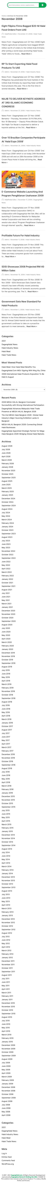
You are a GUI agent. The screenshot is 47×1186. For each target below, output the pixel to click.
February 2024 (8, 523)
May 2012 (6, 943)
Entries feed (7, 1157)
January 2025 (7, 495)
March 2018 (6, 719)
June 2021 (6, 597)
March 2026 (7, 460)
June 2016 (6, 775)
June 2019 (6, 674)
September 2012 (8, 929)
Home (4, 16)
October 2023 (7, 530)
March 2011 (6, 992)
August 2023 (7, 537)
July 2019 (6, 670)
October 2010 (7, 1010)
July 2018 (6, 705)
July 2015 (6, 810)
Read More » (26, 54)
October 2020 (7, 618)
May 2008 (6, 1112)
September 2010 (8, 1013)
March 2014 (6, 866)
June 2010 (6, 1024)
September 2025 (9, 477)
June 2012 (6, 940)
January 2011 (7, 999)
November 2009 (8, 1049)
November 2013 (8, 880)
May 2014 (6, 859)
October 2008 (7, 1094)
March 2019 (6, 684)
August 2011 (7, 975)
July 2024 (6, 512)
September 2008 (9, 1098)
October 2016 (7, 761)
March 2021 (6, 603)
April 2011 (6, 989)
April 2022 (6, 568)
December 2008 (8, 1087)
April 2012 (6, 947)
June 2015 (6, 814)
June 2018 (6, 709)
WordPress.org (8, 1164)
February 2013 (7, 912)
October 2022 (7, 554)
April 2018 (6, 716)
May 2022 (6, 565)
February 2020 (8, 646)
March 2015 (6, 824)
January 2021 (7, 607)
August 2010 (7, 1017)
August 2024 (7, 509)
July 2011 (5, 978)
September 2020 (9, 621)
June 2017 (6, 737)
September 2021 (8, 586)
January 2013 (7, 915)
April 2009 (6, 1073)
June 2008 (6, 1108)
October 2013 (7, 884)
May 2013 (6, 901)
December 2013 (8, 877)
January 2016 (7, 793)
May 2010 (6, 1027)
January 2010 (7, 1042)
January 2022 (7, 579)
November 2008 (8, 1091)
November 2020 (8, 614)
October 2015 (7, 803)
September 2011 (8, 971)
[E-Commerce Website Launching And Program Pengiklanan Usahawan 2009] (23, 180)
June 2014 (6, 856)
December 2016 (8, 754)
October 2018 (7, 695)
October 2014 (7, 842)
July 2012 (6, 936)
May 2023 (6, 547)
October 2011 (7, 968)
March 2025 (7, 488)
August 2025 (7, 481)
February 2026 (8, 463)
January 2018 (7, 723)
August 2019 (7, 667)
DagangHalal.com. (17, 1175)
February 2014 (7, 870)
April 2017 (6, 744)
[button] (3, 5)
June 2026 (6, 453)
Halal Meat (6, 351)
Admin (7, 72)
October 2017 (7, 726)
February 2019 (7, 688)
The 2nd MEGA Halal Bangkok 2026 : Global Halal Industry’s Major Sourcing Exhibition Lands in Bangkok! (22, 418)
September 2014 (8, 845)
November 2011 (8, 964)
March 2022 (7, 572)
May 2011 (5, 985)
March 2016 (6, 786)
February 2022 (8, 576)
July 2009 (6, 1062)
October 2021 (7, 583)
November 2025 (8, 470)
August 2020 (7, 625)
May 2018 (6, 712)
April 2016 (6, 782)
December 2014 (8, 835)
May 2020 (6, 635)
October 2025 (7, 474)
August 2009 (7, 1059)
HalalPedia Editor (11, 34)
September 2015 (8, 807)
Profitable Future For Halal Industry (21, 235)
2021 (4, 341)
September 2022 (9, 558)
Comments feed (8, 1160)
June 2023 (6, 544)
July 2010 (6, 1020)
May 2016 (6, 779)
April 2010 (6, 1031)
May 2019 (6, 677)
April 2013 (6, 905)
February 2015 (7, 828)
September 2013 (8, 887)
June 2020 (6, 632)
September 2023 (9, 533)
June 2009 (6, 1066)
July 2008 (6, 1105)
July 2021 (6, 593)
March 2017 (6, 747)
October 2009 (7, 1052)
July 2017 (6, 733)
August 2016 (7, 768)
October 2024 (7, 502)
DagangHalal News (9, 344)
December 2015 (8, 796)
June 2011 (6, 982)
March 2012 (6, 950)
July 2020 (6, 628)
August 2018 (7, 702)
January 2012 (7, 957)
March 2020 (7, 642)
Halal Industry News (33, 72)
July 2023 (6, 541)
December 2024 (8, 498)
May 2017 (6, 740)
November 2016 (8, 758)
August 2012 (7, 933)
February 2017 (7, 751)
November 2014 (8, 838)
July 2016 (6, 772)
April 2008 (6, 1115)
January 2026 (7, 467)
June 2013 (6, 898)
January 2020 (7, 649)
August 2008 (7, 1101)
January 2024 (7, 526)
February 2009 (8, 1080)
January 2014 (7, 873)
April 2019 (6, 681)
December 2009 (8, 1045)
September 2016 (8, 765)
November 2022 (8, 551)
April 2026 (6, 456)
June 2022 (6, 561)
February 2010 (7, 1038)
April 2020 (6, 639)
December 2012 (8, 919)
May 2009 (6, 1070)
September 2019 (8, 663)
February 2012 (7, 954)
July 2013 (6, 894)
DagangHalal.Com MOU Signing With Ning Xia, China (23, 370)
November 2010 (8, 1006)
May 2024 (6, 516)
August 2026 (7, 446)
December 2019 (8, 653)
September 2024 (9, 505)
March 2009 (7, 1077)
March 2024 (7, 519)
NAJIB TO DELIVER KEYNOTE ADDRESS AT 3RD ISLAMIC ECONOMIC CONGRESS (23, 102)
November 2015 (8, 800)
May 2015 (6, 817)
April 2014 (6, 863)
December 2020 (8, 611)
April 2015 (6, 821)
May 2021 (6, 600)
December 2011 (8, 961)
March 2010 (6, 1035)
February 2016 (7, 789)
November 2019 (8, 656)
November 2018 (8, 691)
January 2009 (7, 1084)
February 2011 (7, 996)
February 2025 (8, 491)
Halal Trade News (9, 355)
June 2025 (6, 484)
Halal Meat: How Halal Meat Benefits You (19, 367)
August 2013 (7, 891)
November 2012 (8, 922)
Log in (4, 1153)
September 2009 (9, 1055)
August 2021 (7, 590)
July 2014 (6, 852)
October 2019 (7, 660)
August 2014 (7, 849)
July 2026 (6, 449)
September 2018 (8, 698)
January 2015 (7, 831)
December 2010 (8, 1003)
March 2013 (6, 908)
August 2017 (7, 730)
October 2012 (7, 926)
